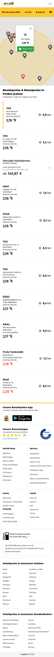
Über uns (33, 498)
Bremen (6, 592)
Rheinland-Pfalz (34, 628)
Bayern (5, 628)
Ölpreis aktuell (8, 461)
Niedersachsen (8, 643)
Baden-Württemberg (10, 636)
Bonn (5, 596)
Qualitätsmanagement (38, 483)
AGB (31, 506)
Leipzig (31, 581)
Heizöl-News (7, 469)
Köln (31, 596)
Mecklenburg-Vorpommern (38, 632)
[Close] (30, 28)
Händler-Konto (8, 506)
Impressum (34, 510)
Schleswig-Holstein (10, 624)
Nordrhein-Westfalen (11, 620)
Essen (5, 573)
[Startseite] (8, 4)
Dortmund (6, 600)
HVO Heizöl (7, 480)
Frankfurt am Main (36, 569)
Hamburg (32, 577)
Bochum (6, 604)
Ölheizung (33, 474)
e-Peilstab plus (8, 518)
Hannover (33, 573)
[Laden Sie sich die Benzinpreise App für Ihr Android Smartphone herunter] (6, 418)
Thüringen (6, 647)
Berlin (5, 569)
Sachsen (31, 636)
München (6, 589)
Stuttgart (6, 581)
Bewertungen (8, 457)
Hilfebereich (7, 476)
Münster (32, 604)
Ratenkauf (7, 453)
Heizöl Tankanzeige (10, 521)
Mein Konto (7, 498)
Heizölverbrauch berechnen (40, 466)
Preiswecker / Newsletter (12, 502)
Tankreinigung (8, 514)
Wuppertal (7, 577)
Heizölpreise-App (36, 470)
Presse (32, 513)
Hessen (31, 620)
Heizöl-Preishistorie (10, 465)
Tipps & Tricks (35, 462)
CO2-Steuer (7, 472)
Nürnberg (6, 585)
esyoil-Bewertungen (10, 439)
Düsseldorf (33, 589)
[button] (25, 56)
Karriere (33, 502)
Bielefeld (32, 585)
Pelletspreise (35, 458)
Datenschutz (34, 517)
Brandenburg (8, 632)
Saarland (31, 639)
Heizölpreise (34, 454)
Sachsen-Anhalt (9, 639)
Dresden (32, 600)
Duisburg (32, 592)
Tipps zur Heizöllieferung (39, 479)
